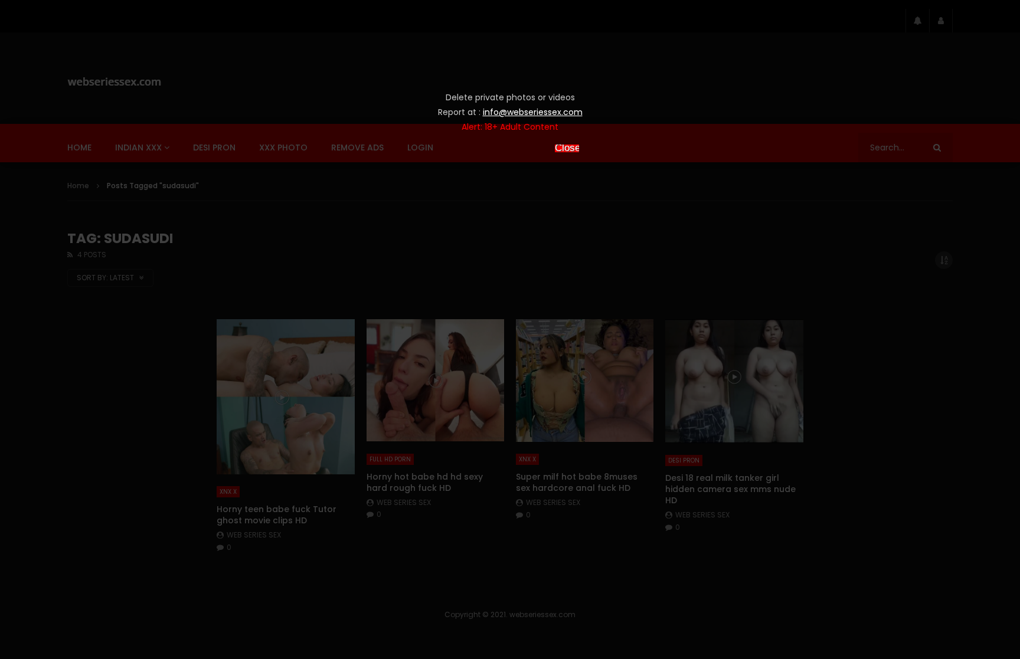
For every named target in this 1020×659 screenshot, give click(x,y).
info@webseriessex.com (533, 112)
